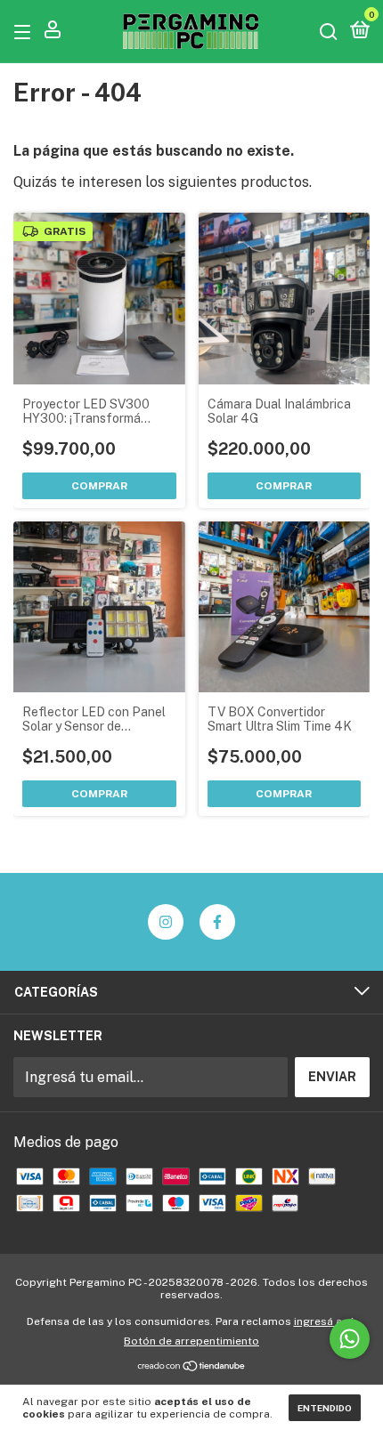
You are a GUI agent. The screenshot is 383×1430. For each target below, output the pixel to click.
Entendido (324, 1407)
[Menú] (25, 31)
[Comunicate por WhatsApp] (350, 1339)
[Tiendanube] (192, 1367)
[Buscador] (329, 31)
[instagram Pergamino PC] (165, 922)
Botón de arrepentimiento (191, 1341)
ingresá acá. (325, 1321)
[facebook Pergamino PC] (217, 922)
